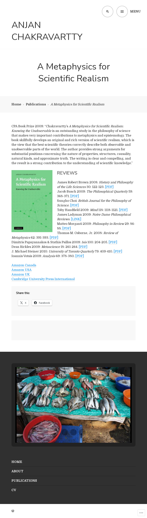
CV (13, 490)
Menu (135, 11)
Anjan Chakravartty (46, 31)
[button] (64, 432)
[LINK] (76, 219)
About (17, 471)
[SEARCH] (107, 11)
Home (16, 104)
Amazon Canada (23, 265)
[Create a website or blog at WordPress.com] (12, 511)
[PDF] (109, 187)
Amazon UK (20, 274)
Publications (36, 104)
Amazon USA (21, 270)
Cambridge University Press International (43, 279)
